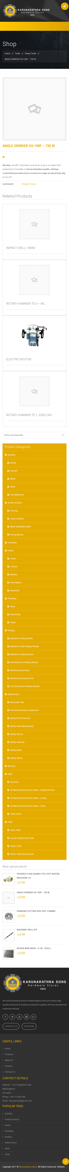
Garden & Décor (15, 503)
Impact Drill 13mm (20, 248)
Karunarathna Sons (28, 1167)
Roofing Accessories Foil (21, 678)
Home (7, 53)
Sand (12, 487)
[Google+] (33, 1017)
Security (11, 766)
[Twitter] (12, 1017)
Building (11, 455)
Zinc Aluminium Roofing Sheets (25, 686)
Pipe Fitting (15, 614)
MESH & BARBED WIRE (20, 527)
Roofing (11, 630)
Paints (11, 551)
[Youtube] (19, 1017)
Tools (17, 53)
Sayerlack (14, 590)
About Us (9, 1060)
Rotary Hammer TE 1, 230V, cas (29, 415)
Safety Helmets (17, 742)
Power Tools (30, 53)
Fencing (14, 511)
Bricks (13, 463)
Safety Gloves (16, 734)
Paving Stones (16, 535)
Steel (10, 774)
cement (13, 471)
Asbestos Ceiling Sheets (21, 638)
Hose (12, 606)
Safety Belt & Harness (20, 718)
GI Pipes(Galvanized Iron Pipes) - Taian (27, 806)
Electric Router (18, 359)
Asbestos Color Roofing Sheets (24, 646)
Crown (13, 558)
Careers (8, 1066)
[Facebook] (5, 1017)
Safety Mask (16, 750)
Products (9, 1054)
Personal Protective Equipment (24, 710)
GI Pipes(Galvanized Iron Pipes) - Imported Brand (32, 790)
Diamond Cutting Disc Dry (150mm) (36, 911)
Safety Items (13, 694)
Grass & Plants (17, 519)
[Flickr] (26, 1017)
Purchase (29, 1026)
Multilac (14, 574)
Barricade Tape (17, 702)
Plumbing (12, 598)
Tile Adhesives (17, 495)
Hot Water (12, 543)
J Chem (13, 566)
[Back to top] (65, 1161)
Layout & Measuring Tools (22, 838)
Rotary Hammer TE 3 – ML (25, 303)
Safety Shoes (16, 758)
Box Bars (14, 782)
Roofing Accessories (20, 670)
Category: (8, 184)
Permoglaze (15, 582)
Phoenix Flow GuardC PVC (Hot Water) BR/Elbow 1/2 (38, 876)
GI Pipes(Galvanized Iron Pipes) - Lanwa (28, 798)
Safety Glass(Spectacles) (22, 726)
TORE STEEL (16, 814)
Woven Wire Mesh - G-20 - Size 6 (34, 948)
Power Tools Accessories (22, 854)
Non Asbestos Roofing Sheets (24, 662)
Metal (12, 479)
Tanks (13, 622)
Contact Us (11, 1026)
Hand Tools (15, 830)
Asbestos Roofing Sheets (22, 654)
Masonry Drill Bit (27, 930)
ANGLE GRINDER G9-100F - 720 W (33, 892)
